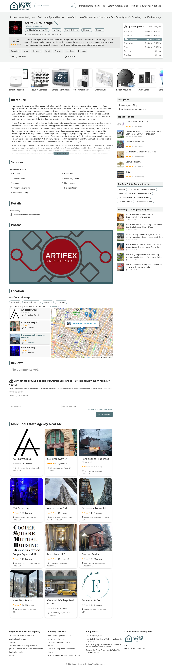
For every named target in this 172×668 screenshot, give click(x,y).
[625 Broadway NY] (61, 442)
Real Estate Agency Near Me (146, 5)
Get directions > (54, 307)
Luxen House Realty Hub (92, 5)
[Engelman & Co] (95, 583)
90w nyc (122, 189)
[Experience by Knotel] (95, 491)
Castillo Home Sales (135, 144)
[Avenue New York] (61, 491)
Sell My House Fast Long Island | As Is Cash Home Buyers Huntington (143, 133)
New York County (88, 17)
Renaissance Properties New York (84, 323)
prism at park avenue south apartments (134, 197)
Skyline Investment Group (138, 123)
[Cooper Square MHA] (26, 537)
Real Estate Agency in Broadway (126, 17)
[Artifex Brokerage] (17, 29)
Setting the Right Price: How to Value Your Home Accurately (104, 651)
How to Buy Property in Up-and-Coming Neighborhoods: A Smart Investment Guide (144, 257)
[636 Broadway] (26, 491)
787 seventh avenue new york (139, 193)
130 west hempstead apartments (142, 189)
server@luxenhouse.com (134, 648)
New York (72, 17)
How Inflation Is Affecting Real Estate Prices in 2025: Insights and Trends (144, 267)
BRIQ (135, 174)
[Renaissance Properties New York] (95, 442)
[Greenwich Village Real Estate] (61, 583)
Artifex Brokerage (152, 17)
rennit (121, 193)
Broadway (99, 30)
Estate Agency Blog (118, 5)
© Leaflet (87, 357)
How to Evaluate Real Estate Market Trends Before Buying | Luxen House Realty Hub (144, 247)
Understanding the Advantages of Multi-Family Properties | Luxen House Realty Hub (144, 237)
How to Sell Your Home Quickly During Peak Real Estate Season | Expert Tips (144, 227)
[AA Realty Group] (26, 442)
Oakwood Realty (134, 164)
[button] (78, 331)
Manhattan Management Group (141, 154)
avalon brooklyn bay (144, 201)
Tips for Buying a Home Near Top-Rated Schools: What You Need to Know (104, 645)
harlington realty (125, 201)
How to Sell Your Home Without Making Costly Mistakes (104, 640)
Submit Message (104, 414)
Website (71, 56)
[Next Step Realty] (26, 583)
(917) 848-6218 (19, 56)
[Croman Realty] (95, 537)
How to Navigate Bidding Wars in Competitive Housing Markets (139, 216)
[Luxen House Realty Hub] (20, 5)
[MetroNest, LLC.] (61, 537)
